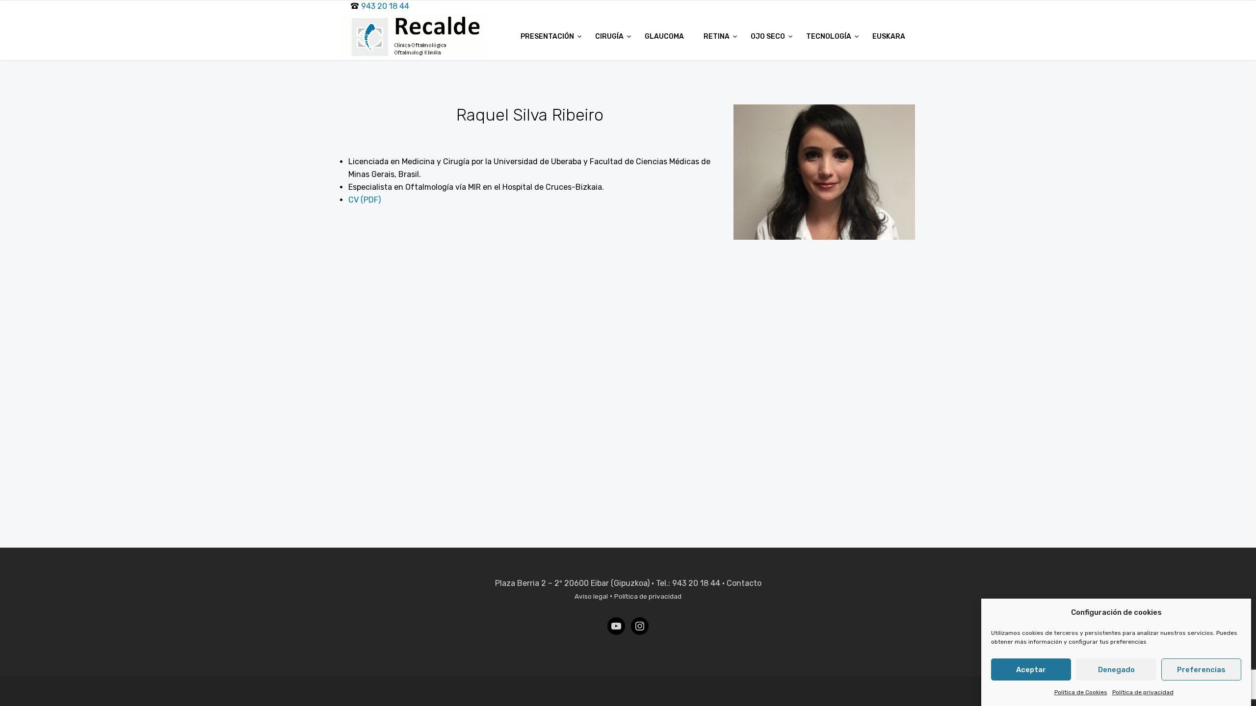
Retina (717, 36)
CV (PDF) (364, 199)
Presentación (548, 36)
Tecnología (829, 36)
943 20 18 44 (385, 6)
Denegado (1116, 669)
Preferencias (1201, 669)
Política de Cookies (1080, 692)
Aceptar (1031, 669)
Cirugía (610, 36)
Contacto (744, 583)
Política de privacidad (1143, 692)
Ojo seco (768, 36)
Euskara (888, 36)
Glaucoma (664, 36)
